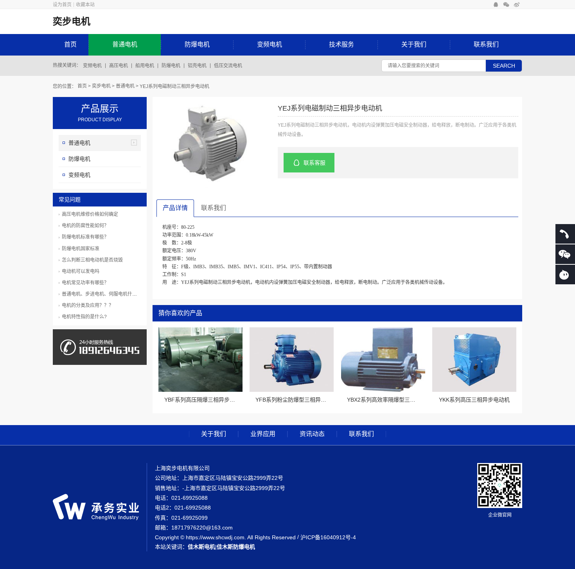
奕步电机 (101, 86)
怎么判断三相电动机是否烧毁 (92, 260)
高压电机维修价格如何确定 (90, 214)
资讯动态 (312, 434)
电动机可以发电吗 (80, 271)
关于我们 (413, 44)
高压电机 (118, 65)
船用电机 (144, 65)
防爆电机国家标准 (80, 248)
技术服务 (341, 44)
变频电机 (269, 44)
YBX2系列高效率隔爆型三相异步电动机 (395, 400)
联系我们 (486, 44)
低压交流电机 (228, 65)
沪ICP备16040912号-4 (328, 537)
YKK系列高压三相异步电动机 (474, 400)
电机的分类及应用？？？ (87, 305)
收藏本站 (85, 4)
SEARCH (504, 66)
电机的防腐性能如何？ (85, 225)
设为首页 (62, 4)
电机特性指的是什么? (84, 317)
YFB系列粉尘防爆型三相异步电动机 (299, 400)
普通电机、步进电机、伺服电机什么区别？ (106, 294)
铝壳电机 (197, 65)
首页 (70, 44)
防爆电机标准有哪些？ (85, 237)
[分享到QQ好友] (495, 5)
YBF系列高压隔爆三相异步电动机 (205, 400)
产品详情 (175, 208)
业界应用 (262, 434)
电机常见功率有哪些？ (85, 282)
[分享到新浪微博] (517, 5)
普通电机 (124, 44)
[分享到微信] (506, 5)
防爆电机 (197, 44)
